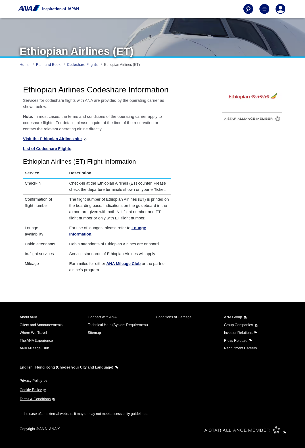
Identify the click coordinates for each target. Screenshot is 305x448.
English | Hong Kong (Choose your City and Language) (66, 367)
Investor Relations (238, 333)
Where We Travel (33, 333)
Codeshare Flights (83, 65)
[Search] (248, 9)
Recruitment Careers (240, 348)
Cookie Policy (31, 390)
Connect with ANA (102, 317)
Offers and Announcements (41, 325)
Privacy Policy (31, 381)
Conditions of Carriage (174, 317)
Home (25, 65)
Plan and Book (49, 65)
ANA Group (233, 317)
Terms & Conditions (35, 399)
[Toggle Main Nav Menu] (264, 9)
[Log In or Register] (280, 9)
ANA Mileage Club (34, 348)
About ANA (28, 317)
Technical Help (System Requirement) (118, 325)
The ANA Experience (36, 340)
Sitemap (94, 333)
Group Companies (238, 325)
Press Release (235, 340)
